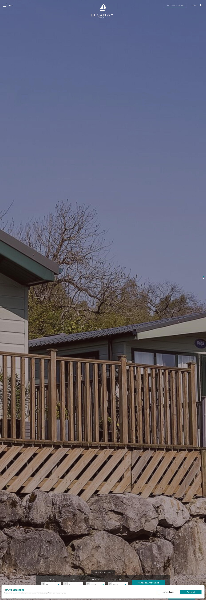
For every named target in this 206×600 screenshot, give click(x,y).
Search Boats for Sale (148, 583)
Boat (73, 579)
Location (51, 579)
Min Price (95, 579)
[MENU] (4, 5)
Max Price (117, 579)
